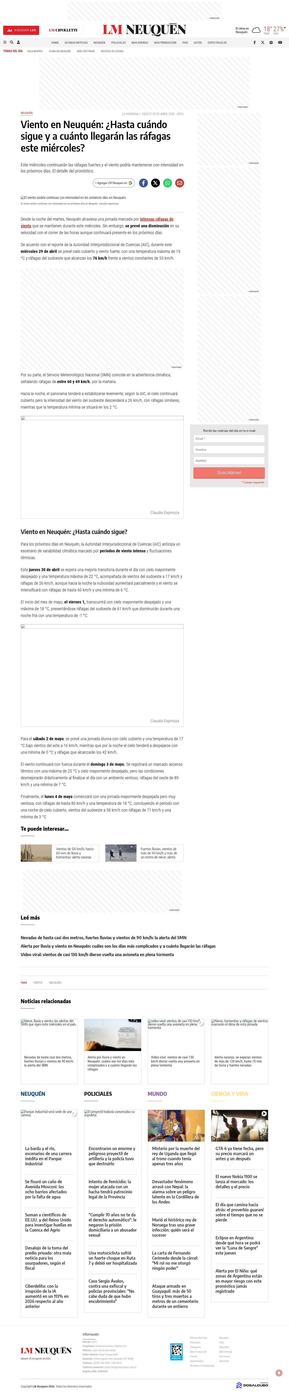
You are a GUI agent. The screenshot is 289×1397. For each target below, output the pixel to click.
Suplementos (196, 1361)
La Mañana (130, 114)
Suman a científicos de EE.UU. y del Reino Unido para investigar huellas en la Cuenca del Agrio (48, 1222)
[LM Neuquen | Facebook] (255, 42)
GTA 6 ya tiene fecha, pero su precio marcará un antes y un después (240, 1153)
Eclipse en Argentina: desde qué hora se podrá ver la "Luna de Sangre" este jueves (238, 1245)
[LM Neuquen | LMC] (63, 30)
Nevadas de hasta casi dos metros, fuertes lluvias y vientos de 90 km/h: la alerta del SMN (103, 937)
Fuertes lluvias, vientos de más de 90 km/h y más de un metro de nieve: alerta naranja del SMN (159, 855)
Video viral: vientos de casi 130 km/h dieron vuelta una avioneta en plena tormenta (97, 954)
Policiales (118, 42)
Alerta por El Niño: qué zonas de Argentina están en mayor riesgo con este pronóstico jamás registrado (239, 1281)
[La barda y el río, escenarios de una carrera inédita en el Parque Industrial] (49, 1126)
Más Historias (86, 51)
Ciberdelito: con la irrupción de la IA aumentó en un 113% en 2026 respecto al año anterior (47, 1296)
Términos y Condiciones (201, 1365)
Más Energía (140, 42)
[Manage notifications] (279, 1373)
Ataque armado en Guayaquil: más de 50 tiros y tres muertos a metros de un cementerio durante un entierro (175, 1296)
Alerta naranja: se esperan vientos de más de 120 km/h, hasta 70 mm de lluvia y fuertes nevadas (238, 1061)
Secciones (224, 1356)
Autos (198, 42)
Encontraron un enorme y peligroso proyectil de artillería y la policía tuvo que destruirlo (112, 1156)
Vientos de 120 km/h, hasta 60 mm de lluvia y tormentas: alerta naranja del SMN (75, 855)
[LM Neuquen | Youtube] (280, 42)
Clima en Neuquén (60, 51)
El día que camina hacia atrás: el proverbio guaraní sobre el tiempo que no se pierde (240, 1212)
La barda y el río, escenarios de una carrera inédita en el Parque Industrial (48, 1156)
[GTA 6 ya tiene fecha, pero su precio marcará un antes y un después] (239, 1126)
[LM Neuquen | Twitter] (263, 42)
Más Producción (165, 42)
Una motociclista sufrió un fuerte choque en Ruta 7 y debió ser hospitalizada (113, 1258)
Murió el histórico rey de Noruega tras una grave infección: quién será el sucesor (174, 1227)
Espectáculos (217, 42)
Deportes (224, 1347)
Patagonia (195, 1347)
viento (147, 114)
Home (55, 42)
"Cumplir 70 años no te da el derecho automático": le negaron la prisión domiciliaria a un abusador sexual (113, 1224)
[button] (5, 42)
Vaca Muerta (35, 51)
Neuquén (99, 42)
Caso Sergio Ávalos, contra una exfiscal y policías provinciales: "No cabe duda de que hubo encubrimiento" (111, 1291)
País (185, 42)
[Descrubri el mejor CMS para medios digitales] (252, 1389)
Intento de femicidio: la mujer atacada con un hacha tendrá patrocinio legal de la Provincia (110, 1189)
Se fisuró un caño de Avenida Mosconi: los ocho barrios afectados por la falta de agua (46, 1189)
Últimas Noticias (76, 42)
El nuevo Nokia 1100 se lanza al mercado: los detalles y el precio (236, 1181)
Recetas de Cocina (112, 51)
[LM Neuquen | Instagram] (272, 42)
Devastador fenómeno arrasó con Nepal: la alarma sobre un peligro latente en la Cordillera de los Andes (175, 1191)
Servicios (224, 1361)
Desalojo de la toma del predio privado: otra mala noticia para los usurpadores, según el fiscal (48, 1258)
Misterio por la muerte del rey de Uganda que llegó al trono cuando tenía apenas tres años (176, 1156)
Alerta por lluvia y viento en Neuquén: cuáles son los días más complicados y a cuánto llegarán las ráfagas (118, 945)
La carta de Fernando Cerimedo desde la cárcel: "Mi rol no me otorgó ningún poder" (175, 1260)
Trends (193, 1356)
